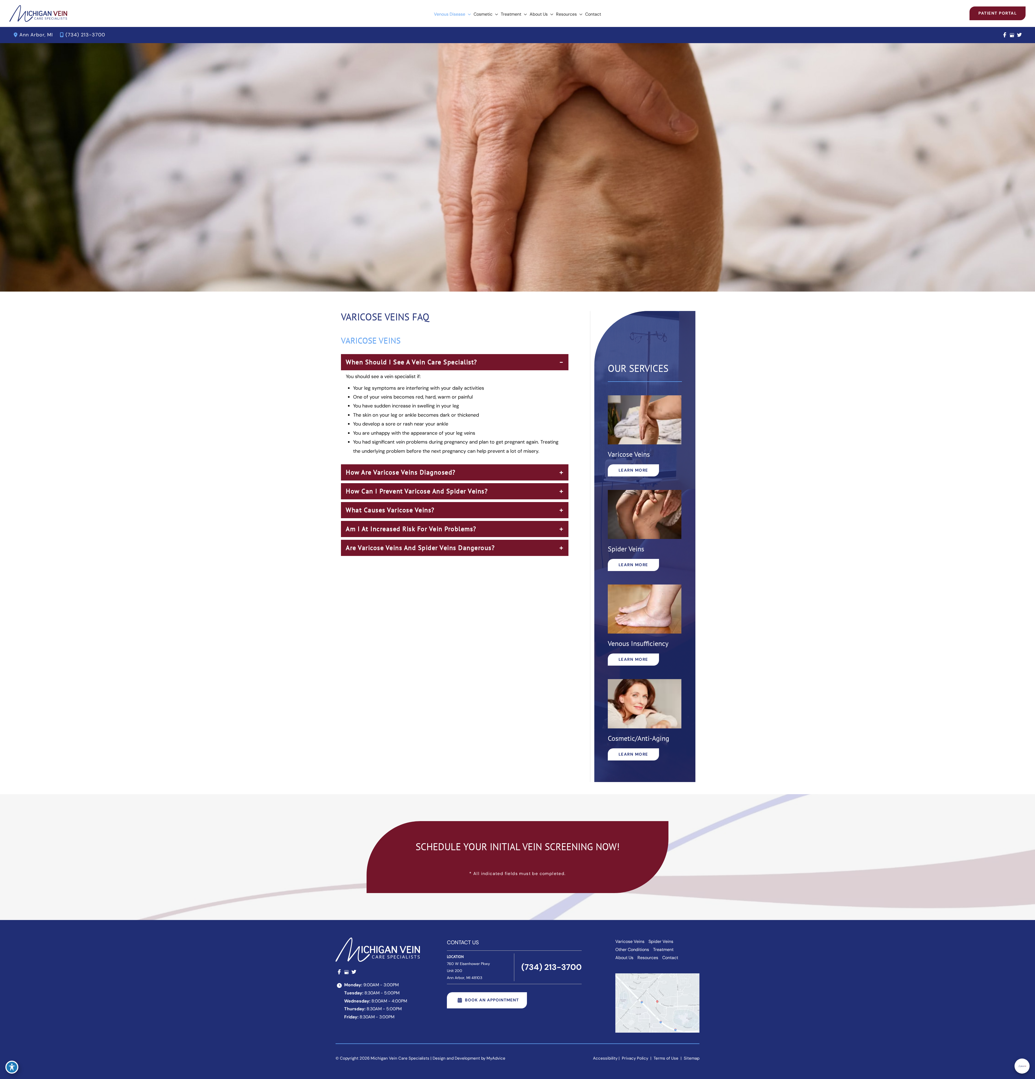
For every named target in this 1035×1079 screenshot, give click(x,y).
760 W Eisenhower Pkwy (468, 970)
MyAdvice (496, 1058)
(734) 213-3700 (85, 35)
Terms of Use (666, 1058)
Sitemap (691, 1058)
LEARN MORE (633, 470)
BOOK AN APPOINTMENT (492, 1000)
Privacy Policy (635, 1058)
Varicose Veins (629, 941)
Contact (670, 957)
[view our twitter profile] (1019, 35)
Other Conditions (632, 949)
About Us (624, 957)
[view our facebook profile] (1004, 35)
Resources (647, 957)
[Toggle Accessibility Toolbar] (11, 1067)
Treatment (663, 949)
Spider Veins (660, 941)
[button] (468, 14)
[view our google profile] (1012, 35)
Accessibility (605, 1058)
